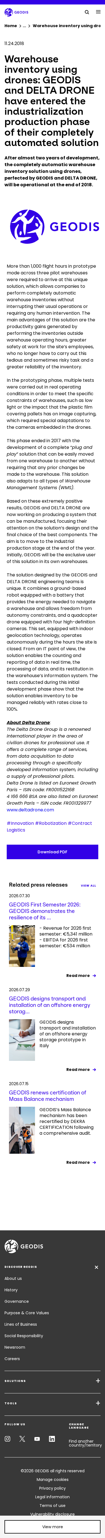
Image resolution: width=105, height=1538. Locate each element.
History (11, 1290)
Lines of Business (20, 1324)
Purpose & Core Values (26, 1313)
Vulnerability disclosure (52, 1514)
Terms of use (52, 1505)
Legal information (52, 1497)
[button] (52, 1527)
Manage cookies (53, 1479)
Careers (12, 1359)
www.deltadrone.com (30, 810)
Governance (16, 1301)
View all (88, 886)
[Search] (87, 12)
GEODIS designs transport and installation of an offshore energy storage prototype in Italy (67, 1034)
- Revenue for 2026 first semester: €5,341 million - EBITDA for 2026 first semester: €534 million (65, 937)
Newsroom (14, 1347)
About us (13, 1278)
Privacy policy (52, 1488)
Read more (78, 976)
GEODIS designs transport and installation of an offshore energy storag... (49, 1005)
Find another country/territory (85, 1443)
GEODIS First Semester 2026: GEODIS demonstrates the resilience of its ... (45, 911)
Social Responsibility (23, 1336)
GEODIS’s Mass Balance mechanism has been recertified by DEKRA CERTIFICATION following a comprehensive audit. (66, 1121)
